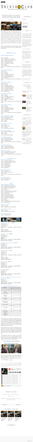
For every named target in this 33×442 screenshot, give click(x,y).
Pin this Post (12, 396)
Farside (2, 365)
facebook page (16, 357)
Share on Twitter (16, 394)
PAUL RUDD (15, 343)
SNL (12, 399)
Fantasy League (11, 398)
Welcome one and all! (29, 92)
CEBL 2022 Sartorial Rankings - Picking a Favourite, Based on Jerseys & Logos (29, 97)
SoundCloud (4, 366)
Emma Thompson (6, 398)
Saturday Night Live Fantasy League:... (3, 419)
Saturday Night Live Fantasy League (7, 31)
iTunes (6, 366)
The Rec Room (5, 364)
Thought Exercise (24, 69)
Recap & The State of (25, 64)
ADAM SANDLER (15, 341)
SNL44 (14, 399)
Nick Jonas (19, 398)
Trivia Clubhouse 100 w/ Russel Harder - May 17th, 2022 (29, 103)
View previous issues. (26, 25)
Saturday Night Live (9, 399)
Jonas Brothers (15, 398)
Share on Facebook (7, 394)
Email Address (25, 19)
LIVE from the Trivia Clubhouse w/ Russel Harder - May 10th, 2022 (29, 109)
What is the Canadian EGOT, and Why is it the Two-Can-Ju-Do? (29, 86)
